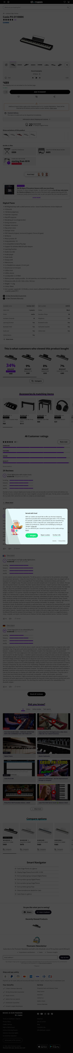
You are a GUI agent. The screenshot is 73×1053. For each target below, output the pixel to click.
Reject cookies (45, 535)
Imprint (54, 540)
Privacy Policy (62, 540)
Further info (57, 535)
